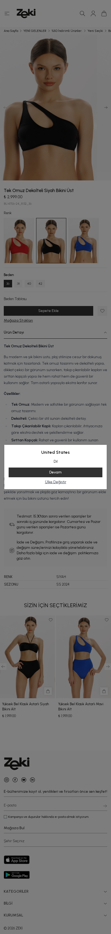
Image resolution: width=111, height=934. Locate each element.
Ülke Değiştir (55, 482)
